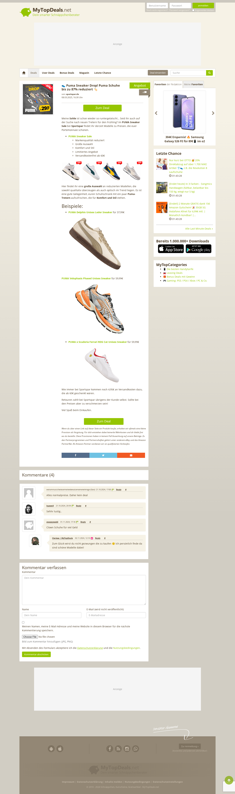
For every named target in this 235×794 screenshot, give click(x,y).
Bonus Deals (67, 72)
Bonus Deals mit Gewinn (181, 276)
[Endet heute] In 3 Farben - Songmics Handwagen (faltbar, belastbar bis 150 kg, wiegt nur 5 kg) (190, 187)
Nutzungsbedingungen (126, 648)
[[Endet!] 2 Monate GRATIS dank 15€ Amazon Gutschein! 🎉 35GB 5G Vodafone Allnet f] (161, 207)
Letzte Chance (102, 72)
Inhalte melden (113, 781)
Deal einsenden (158, 72)
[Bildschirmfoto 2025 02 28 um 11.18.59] (38, 99)
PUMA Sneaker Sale (80, 136)
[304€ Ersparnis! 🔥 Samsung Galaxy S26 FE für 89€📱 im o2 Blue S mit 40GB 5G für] (184, 112)
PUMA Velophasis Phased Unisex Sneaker (86, 278)
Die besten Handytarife (180, 269)
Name (25, 609)
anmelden (203, 5)
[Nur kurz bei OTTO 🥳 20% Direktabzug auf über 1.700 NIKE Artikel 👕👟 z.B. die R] (161, 164)
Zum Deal (102, 108)
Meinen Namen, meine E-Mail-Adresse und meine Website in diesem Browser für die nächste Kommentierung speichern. (76, 628)
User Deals (48, 72)
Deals (33, 72)
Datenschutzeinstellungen (168, 781)
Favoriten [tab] (168, 84)
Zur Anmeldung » (190, 746)
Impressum (68, 781)
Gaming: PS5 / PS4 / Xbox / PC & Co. (187, 280)
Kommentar (29, 572)
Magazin (84, 72)
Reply (118, 489)
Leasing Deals (175, 272)
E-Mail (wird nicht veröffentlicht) (105, 609)
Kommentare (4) (38, 475)
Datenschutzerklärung (90, 648)
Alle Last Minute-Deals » (199, 228)
